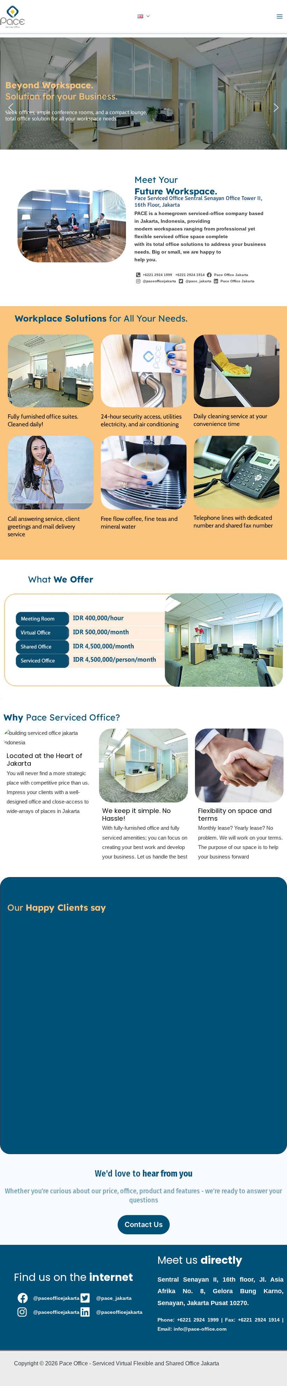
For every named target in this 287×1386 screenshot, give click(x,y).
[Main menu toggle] (279, 16)
